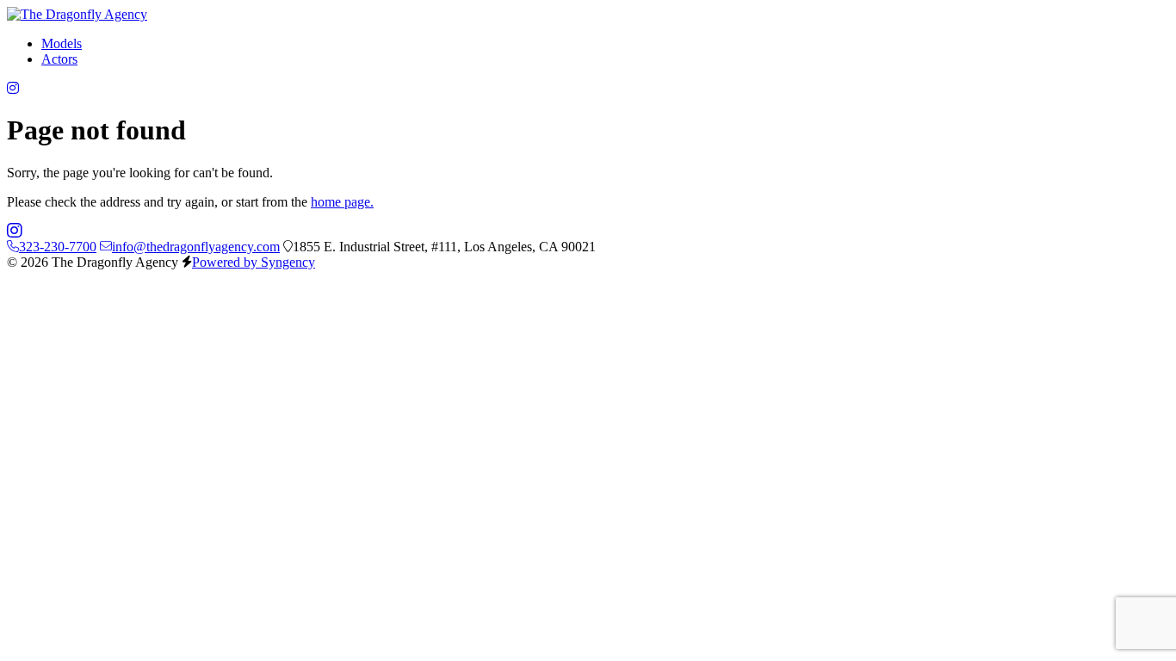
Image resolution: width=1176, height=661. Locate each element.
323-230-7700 (57, 246)
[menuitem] (61, 43)
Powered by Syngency (253, 262)
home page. (342, 202)
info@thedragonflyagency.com (196, 246)
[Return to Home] (77, 14)
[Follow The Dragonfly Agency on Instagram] (13, 88)
